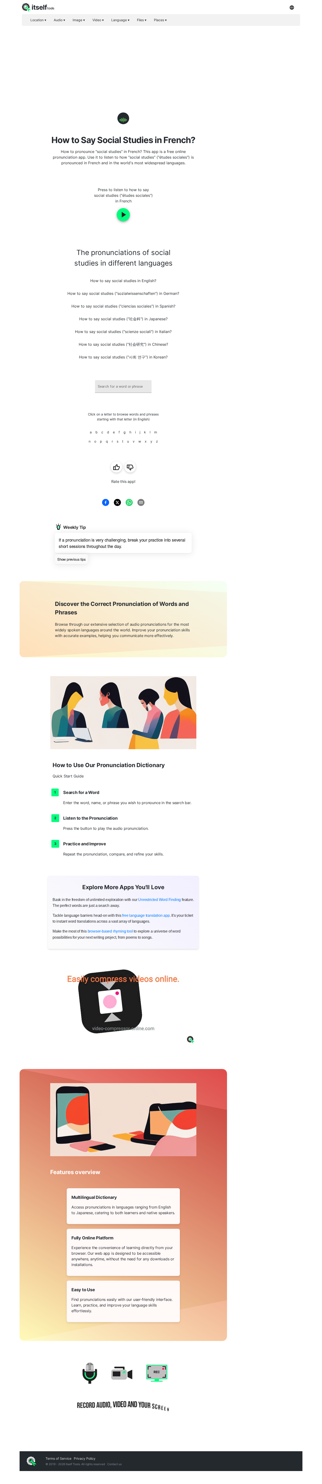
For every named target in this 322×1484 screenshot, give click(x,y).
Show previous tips (71, 559)
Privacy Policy (84, 1458)
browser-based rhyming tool (110, 931)
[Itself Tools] (123, 1391)
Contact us (114, 1464)
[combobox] (123, 386)
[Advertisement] (161, 61)
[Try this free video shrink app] (123, 1004)
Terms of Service (58, 1458)
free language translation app (145, 915)
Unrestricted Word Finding (159, 900)
